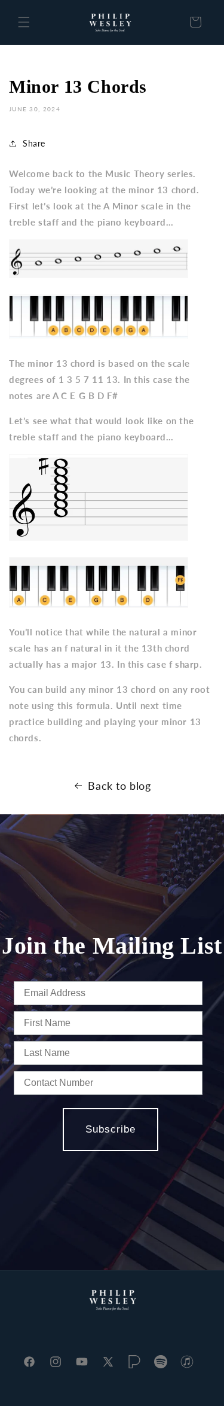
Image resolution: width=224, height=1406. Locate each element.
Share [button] (34, 143)
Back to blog (119, 785)
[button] (24, 22)
